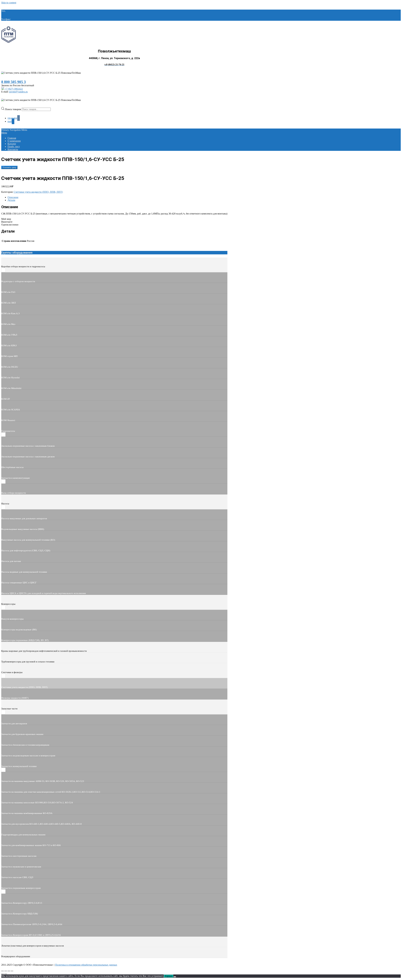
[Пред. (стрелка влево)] (2, 973)
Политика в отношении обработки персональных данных (86, 964)
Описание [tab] (13, 197)
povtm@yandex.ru (18, 91)
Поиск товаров (13, 109)
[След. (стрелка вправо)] (5, 973)
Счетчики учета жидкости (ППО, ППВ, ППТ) (38, 192)
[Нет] (175, 976)
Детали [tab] (11, 200)
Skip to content (8, 2)
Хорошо (168, 976)
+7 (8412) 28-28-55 (21, 19)
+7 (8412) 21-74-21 (16, 11)
